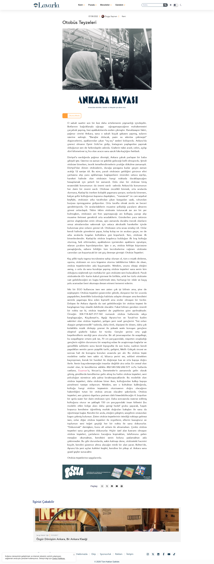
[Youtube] (169, 554)
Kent (80, 5)
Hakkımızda (81, 554)
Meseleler (105, 5)
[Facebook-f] (163, 554)
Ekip (94, 554)
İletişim (129, 554)
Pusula (91, 5)
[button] (102, 486)
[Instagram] (147, 554)
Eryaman (82, 370)
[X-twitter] (153, 554)
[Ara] (165, 5)
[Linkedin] (158, 554)
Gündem (119, 5)
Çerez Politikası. (58, 558)
